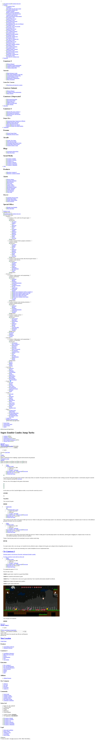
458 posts (16, 470)
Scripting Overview (15, 66)
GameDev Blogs (7, 698)
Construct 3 (19, 217)
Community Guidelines (8, 700)
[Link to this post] (9, 472)
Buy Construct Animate (14, 173)
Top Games (13, 140)
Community (6, 127)
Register (5, 211)
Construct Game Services (22, 258)
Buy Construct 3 (13, 172)
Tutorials (11, 93)
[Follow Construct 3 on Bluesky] (11, 162)
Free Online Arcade (7, 699)
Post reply (3, 443)
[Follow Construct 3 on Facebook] (11, 163)
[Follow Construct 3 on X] (10, 161)
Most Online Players (15, 144)
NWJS (13, 100)
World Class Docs (15, 122)
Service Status (6, 735)
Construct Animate (20, 240)
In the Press (6, 687)
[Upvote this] (10, 471)
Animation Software (7, 648)
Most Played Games (16, 143)
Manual (12, 64)
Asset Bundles (14, 207)
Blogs (7, 409)
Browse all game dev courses (15, 85)
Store (4, 166)
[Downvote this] (22, 471)
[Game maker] (12, 213)
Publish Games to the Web (24, 293)
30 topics (11, 470)
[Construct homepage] (12, 3)
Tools (10, 192)
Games (11, 184)
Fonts (10, 183)
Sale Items (11, 208)
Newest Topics (15, 134)
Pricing (5, 656)
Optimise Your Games (23, 296)
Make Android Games (23, 294)
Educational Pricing (13, 123)
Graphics (12, 185)
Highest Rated (14, 200)
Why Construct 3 (7, 665)
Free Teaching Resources (9, 667)
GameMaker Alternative (8, 653)
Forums (8, 381)
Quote (13, 474)
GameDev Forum (7, 695)
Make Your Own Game (8, 654)
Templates (12, 188)
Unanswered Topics (7, 424)
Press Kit (5, 686)
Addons (12, 179)
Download (14, 99)
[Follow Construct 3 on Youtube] (11, 160)
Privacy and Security (15, 114)
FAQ (11, 115)
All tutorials (12, 79)
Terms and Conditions (8, 730)
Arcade (8, 392)
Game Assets (6, 694)
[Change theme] (12, 420)
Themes (12, 189)
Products (5, 5)
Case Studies (6, 659)
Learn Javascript (7, 669)
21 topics (11, 513)
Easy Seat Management (8, 666)
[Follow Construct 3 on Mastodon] (11, 165)
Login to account (14, 419)
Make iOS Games (22, 295)
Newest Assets (14, 197)
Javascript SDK (13, 103)
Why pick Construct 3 (15, 111)
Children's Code (7, 732)
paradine (2, 460)
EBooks (12, 182)
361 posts (16, 513)
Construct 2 (15, 314)
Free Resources (15, 113)
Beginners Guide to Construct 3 (25, 291)
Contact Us (8, 418)
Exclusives (11, 201)
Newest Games (13, 141)
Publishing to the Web (17, 74)
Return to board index (11, 630)
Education (5, 105)
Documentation (6, 657)
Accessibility (6, 733)
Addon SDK (14, 67)
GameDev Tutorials (7, 696)
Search (4, 426)
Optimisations (16, 78)
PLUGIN (20, 479)
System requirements (16, 65)
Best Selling (13, 198)
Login (8, 211)
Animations (13, 180)
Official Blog (15, 151)
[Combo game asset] (1, 453)
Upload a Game (14, 145)
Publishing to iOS (14, 77)
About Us (5, 683)
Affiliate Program (7, 678)
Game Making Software (8, 646)
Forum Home (13, 133)
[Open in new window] (3, 475)
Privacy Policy (6, 731)
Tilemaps (11, 190)
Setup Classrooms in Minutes (18, 121)
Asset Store (9, 367)
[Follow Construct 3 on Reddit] (11, 158)
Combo (2, 455)
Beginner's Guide (13, 73)
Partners (5, 670)
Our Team (5, 685)
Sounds (14, 187)
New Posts (12, 152)
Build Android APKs (16, 75)
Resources (5, 58)
